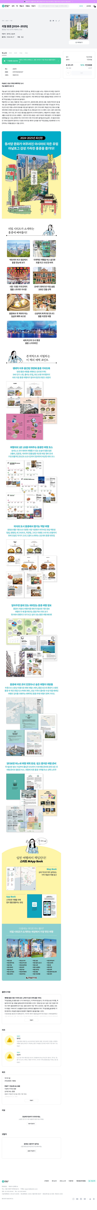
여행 (11, 20)
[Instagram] (73, 1199)
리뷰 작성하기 (31, 1123)
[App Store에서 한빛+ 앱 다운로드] (90, 1199)
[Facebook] (81, 1199)
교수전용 (88, 6)
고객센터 (46, 1181)
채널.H (22, 6)
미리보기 (80, 42)
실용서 (7, 20)
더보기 (33, 6)
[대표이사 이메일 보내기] (17, 1186)
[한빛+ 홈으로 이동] (6, 6)
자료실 (28, 6)
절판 (81, 73)
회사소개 (54, 1181)
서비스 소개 (63, 1181)
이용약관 (71, 1181)
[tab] (4, 53)
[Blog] (85, 1199)
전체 (3, 20)
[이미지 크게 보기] (79, 26)
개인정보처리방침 (81, 1181)
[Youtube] (77, 1199)
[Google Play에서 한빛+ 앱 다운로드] (94, 1199)
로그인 (81, 6)
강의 (13, 6)
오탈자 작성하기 (31, 1151)
